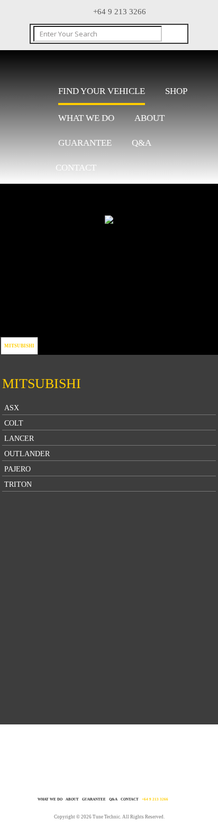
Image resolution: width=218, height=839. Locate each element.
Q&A (141, 143)
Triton (18, 484)
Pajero (17, 469)
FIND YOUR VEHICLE (101, 91)
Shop (176, 91)
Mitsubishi (19, 345)
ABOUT (149, 118)
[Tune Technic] (87, 65)
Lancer (19, 438)
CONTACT (76, 168)
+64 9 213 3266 (155, 799)
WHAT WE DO (86, 118)
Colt (13, 423)
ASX (11, 408)
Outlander (27, 454)
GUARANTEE (85, 143)
